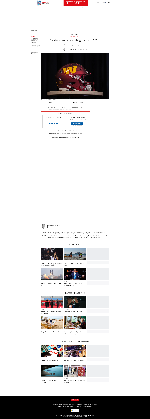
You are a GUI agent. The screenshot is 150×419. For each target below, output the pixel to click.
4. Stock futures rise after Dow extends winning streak (35, 46)
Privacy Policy (86, 404)
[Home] (45, 7)
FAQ (68, 406)
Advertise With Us (62, 406)
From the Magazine (80, 7)
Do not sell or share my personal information (81, 406)
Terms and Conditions (77, 404)
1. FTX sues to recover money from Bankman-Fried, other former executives (35, 34)
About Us (55, 404)
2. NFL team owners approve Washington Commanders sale (34, 39)
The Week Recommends (59, 7)
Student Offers (102, 7)
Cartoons (73, 7)
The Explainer (49, 7)
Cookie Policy (93, 404)
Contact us (76, 137)
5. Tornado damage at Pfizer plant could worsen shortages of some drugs (35, 51)
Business (76, 34)
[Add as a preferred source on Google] (75, 410)
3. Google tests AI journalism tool (34, 43)
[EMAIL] (48, 227)
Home (72, 34)
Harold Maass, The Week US (72, 49)
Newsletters (67, 7)
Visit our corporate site (90, 415)
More (88, 7)
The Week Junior (95, 7)
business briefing (74, 36)
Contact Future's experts (64, 404)
